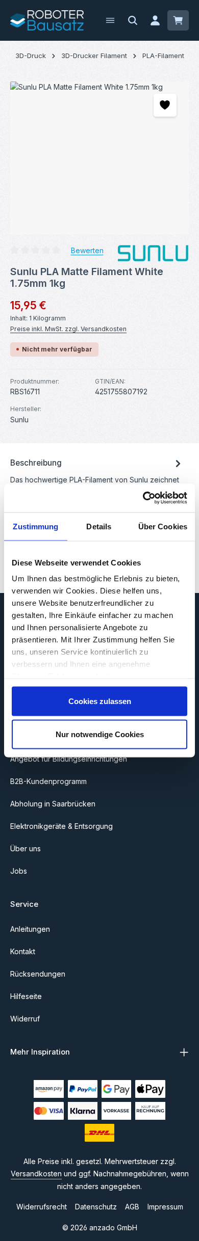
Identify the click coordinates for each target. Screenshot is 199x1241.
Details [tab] (98, 526)
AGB (132, 1206)
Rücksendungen (37, 973)
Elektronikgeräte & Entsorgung (61, 826)
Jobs (18, 871)
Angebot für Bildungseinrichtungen (68, 758)
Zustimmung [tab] (35, 526)
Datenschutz (96, 1206)
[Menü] (110, 20)
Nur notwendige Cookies (100, 734)
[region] (99, 158)
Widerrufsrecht (41, 1206)
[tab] (97, 481)
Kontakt (22, 951)
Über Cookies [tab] (162, 526)
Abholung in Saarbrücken (52, 803)
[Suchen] (132, 20)
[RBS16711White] (99, 158)
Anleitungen (30, 929)
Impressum (165, 1206)
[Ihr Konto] (155, 20)
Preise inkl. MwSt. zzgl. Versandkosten (68, 329)
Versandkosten (36, 1173)
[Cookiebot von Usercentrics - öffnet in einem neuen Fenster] (143, 498)
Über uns (25, 848)
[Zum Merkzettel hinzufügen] (165, 105)
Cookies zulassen (99, 700)
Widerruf (25, 1018)
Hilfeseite (26, 996)
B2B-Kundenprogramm (48, 781)
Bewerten (87, 250)
